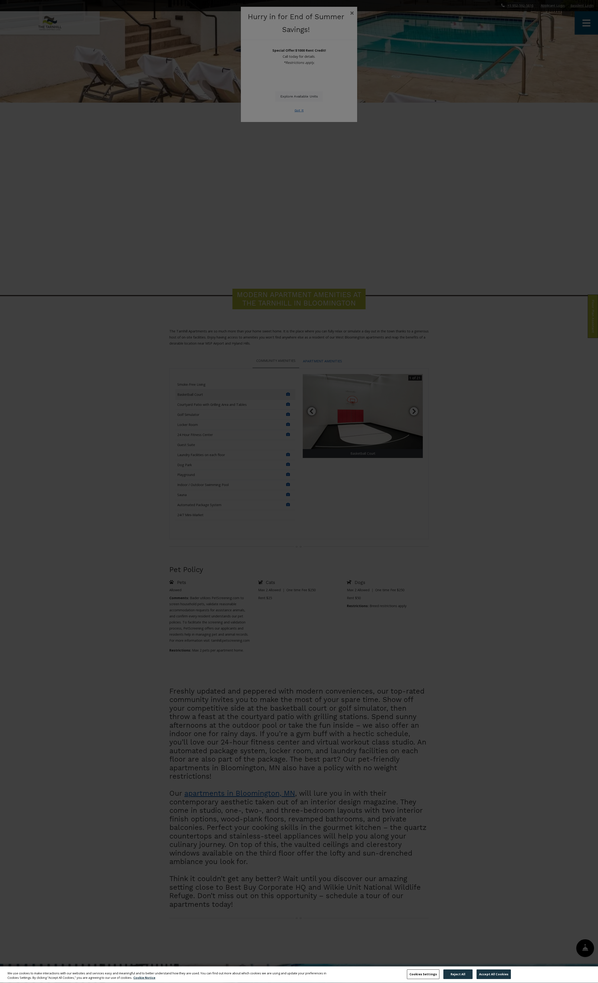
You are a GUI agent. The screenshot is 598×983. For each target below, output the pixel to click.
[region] (299, 974)
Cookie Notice (144, 978)
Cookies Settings (423, 974)
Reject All (458, 974)
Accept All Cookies (493, 974)
